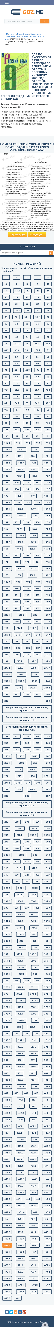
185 (6, 588)
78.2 (47, 389)
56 (48, 356)
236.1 (7, 674)
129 (16, 482)
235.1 (19, 661)
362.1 (7, 974)
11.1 (6, 290)
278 (18, 782)
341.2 (47, 914)
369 (48, 980)
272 (19, 769)
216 (18, 634)
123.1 (47, 462)
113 (38, 442)
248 (48, 694)
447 (18, 1199)
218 (38, 634)
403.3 (20, 1079)
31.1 (26, 317)
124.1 (33, 469)
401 (19, 1073)
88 (27, 409)
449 (38, 1199)
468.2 (7, 1258)
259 (37, 743)
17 (27, 297)
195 (6, 601)
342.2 (33, 921)
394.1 (47, 1046)
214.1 (19, 628)
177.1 (33, 568)
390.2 (7, 1040)
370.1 (7, 987)
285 (6, 795)
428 (48, 1139)
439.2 (47, 1172)
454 (48, 1212)
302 (48, 841)
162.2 (33, 542)
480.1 (47, 1291)
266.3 (35, 756)
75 (48, 383)
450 (48, 1199)
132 (48, 482)
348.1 (47, 934)
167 (16, 555)
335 (6, 907)
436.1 (20, 1165)
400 (6, 1073)
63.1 (16, 370)
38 (6, 330)
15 (6, 297)
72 (16, 383)
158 (48, 528)
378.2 (47, 1007)
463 (48, 1238)
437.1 (47, 1165)
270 (48, 762)
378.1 (33, 1007)
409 (26, 1093)
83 (48, 396)
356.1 (19, 954)
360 (35, 967)
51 (48, 350)
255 (48, 736)
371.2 (47, 987)
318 (48, 868)
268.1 (7, 762)
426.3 (47, 1132)
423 (20, 1126)
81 (27, 396)
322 (37, 874)
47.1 (6, 343)
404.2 (7, 1086)
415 (20, 1106)
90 (48, 409)
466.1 (7, 1251)
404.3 (21, 1086)
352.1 (7, 947)
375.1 (21, 1000)
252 (16, 736)
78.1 (37, 389)
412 (20, 1099)
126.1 (19, 475)
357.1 (47, 954)
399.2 (47, 1066)
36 (37, 323)
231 (27, 654)
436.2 (33, 1165)
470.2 (7, 1265)
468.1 (47, 1251)
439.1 (33, 1172)
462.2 (7, 1238)
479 (34, 1291)
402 (32, 1073)
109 (36, 436)
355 (6, 954)
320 (16, 874)
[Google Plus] (24, 1312)
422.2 (7, 1126)
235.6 (33, 667)
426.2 (33, 1132)
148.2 (21, 515)
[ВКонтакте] (7, 1312)
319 (6, 874)
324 (6, 881)
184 (48, 581)
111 (18, 442)
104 (37, 429)
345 (48, 927)
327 (36, 881)
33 (6, 323)
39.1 (16, 330)
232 (37, 654)
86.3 (6, 409)
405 (35, 1086)
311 (6, 861)
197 (27, 601)
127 (48, 475)
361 (48, 967)
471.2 (33, 1265)
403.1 (47, 1073)
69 (37, 376)
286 (27, 795)
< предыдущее (17, 234)
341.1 (33, 914)
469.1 (20, 1258)
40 (38, 330)
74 (37, 383)
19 (48, 297)
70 (48, 376)
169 (37, 555)
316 (6, 868)
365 (6, 980)
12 (28, 290)
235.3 (47, 661)
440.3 (35, 1179)
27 (38, 310)
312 (16, 861)
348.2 (7, 940)
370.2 (20, 987)
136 (37, 489)
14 (48, 290)
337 (27, 907)
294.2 (34, 828)
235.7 (47, 667)
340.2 (20, 914)
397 (32, 1060)
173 (27, 561)
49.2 (47, 343)
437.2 (7, 1172)
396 (19, 1060)
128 (6, 482)
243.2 (47, 687)
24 (48, 303)
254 (37, 736)
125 (6, 475)
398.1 (47, 1060)
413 (33, 1099)
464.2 (21, 1245)
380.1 (47, 1013)
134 (16, 489)
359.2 (7, 967)
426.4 (7, 1139)
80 (16, 396)
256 (6, 743)
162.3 (47, 542)
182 (28, 581)
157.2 (34, 528)
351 (48, 940)
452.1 (33, 1205)
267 (48, 756)
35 (27, 323)
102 (16, 429)
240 (48, 681)
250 (48, 700)
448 (28, 1199)
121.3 (21, 462)
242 (19, 687)
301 (37, 841)
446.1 (47, 1192)
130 (27, 482)
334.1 (20, 901)
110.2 (7, 442)
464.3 (35, 1245)
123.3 (20, 469)
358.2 (33, 960)
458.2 (7, 1225)
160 (34, 535)
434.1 (19, 1159)
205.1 (7, 614)
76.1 (6, 389)
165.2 (47, 548)
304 (16, 848)
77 (27, 389)
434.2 (33, 1159)
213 (6, 628)
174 (37, 561)
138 (6, 495)
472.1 (7, 1271)
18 (37, 297)
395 (6, 1060)
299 (16, 841)
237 (35, 674)
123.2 (7, 469)
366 (16, 980)
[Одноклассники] (15, 1312)
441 (48, 1179)
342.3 (47, 921)
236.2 (21, 674)
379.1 (20, 1013)
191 (16, 595)
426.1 (19, 1132)
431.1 (7, 1152)
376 (48, 1000)
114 (48, 442)
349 (21, 940)
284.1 (32, 789)
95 (48, 416)
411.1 (47, 1093)
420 (20, 1119)
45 (37, 337)
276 (32, 776)
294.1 (19, 828)
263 (27, 749)
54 (27, 356)
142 (18, 502)
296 (6, 835)
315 (48, 861)
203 (37, 608)
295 (48, 828)
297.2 (33, 835)
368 (37, 980)
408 (16, 1093)
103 (27, 429)
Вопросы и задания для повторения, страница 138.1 (27, 804)
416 (33, 1106)
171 (6, 561)
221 (16, 641)
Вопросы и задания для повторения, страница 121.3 (27, 728)
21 (16, 303)
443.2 (47, 1185)
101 (6, 429)
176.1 (7, 568)
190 (6, 595)
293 (6, 828)
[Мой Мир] (20, 1312)
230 (16, 654)
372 (6, 993)
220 (6, 641)
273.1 (32, 769)
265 (48, 749)
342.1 (20, 921)
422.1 (47, 1119)
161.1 (47, 535)
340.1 (7, 914)
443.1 (33, 1185)
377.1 (7, 1007)
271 (6, 769)
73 (27, 383)
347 (34, 934)
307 (48, 848)
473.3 (7, 1278)
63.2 (27, 370)
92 (16, 416)
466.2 (21, 1251)
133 (6, 489)
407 (6, 1093)
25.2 (17, 310)
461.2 (33, 1232)
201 (16, 608)
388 (26, 1033)
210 (27, 621)
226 (28, 648)
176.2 (20, 568)
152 (16, 522)
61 (48, 363)
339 (48, 907)
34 (16, 323)
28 (48, 310)
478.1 (7, 1291)
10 (48, 284)
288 (6, 821)
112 (28, 442)
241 (6, 687)
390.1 (47, 1033)
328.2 (7, 888)
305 (27, 848)
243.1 (32, 687)
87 (17, 409)
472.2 (20, 1271)
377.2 (20, 1007)
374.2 (7, 1000)
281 (48, 782)
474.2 (33, 1278)
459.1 (20, 1225)
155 (48, 522)
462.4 (35, 1238)
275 (19, 776)
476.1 (21, 1285)
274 (6, 776)
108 (26, 436)
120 (32, 456)
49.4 (17, 350)
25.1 (6, 310)
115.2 (21, 449)
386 (6, 1033)
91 (6, 416)
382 (48, 1020)
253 (27, 736)
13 (38, 290)
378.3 (7, 1013)
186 (16, 588)
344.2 (34, 927)
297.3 (47, 835)
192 (27, 595)
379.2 (33, 1013)
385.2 (47, 1026)
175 (48, 561)
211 (37, 621)
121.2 (7, 462)
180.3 (7, 581)
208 (6, 621)
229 (6, 654)
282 (6, 789)
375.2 (35, 1000)
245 (16, 694)
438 (20, 1172)
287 (48, 795)
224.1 (47, 641)
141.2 (7, 502)
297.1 (19, 835)
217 (28, 634)
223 (36, 641)
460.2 (7, 1232)
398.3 (20, 1066)
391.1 (21, 1040)
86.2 (47, 403)
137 (48, 489)
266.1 (7, 756)
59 (27, 363)
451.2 (20, 1205)
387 (16, 1033)
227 (38, 648)
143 (28, 502)
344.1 (19, 927)
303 (6, 848)
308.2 (21, 854)
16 (16, 297)
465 (48, 1245)
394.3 (20, 1053)
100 (48, 423)
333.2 (7, 901)
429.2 (20, 1146)
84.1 (6, 403)
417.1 (47, 1106)
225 (18, 648)
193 (37, 595)
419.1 (47, 1112)
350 (34, 940)
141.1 (47, 495)
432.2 (47, 1152)
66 (6, 376)
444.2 (21, 1192)
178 (6, 575)
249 (6, 700)
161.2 (7, 542)
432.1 (33, 1152)
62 (6, 370)
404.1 (47, 1079)
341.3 (7, 921)
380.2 (7, 1020)
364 (48, 974)
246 (27, 694)
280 (38, 782)
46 (48, 337)
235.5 (20, 667)
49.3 (6, 350)
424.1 (33, 1126)
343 (6, 927)
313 (27, 861)
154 (37, 522)
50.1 (27, 350)
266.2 (21, 756)
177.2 (47, 568)
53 (16, 356)
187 (27, 588)
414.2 (7, 1106)
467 (34, 1251)
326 (26, 881)
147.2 (47, 509)
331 (6, 894)
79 (6, 396)
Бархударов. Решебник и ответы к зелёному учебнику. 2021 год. (25, 36)
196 (16, 601)
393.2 (20, 1046)
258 (27, 743)
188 (37, 588)
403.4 (33, 1079)
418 (34, 1112)
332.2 (33, 894)
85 (27, 403)
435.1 (47, 1159)
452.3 (7, 1212)
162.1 (20, 542)
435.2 (7, 1165)
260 (48, 743)
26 (28, 310)
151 (6, 522)
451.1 (7, 1205)
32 (48, 317)
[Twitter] (11, 1312)
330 (48, 888)
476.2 (35, 1285)
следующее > (37, 234)
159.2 (21, 535)
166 (6, 555)
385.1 (32, 1026)
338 (37, 907)
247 (37, 694)
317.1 (19, 868)
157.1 (19, 528)
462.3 (21, 1238)
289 (16, 821)
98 (27, 423)
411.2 (7, 1099)
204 (48, 608)
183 (38, 581)
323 (48, 874)
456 (19, 1218)
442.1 (7, 1185)
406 (48, 1086)
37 (48, 323)
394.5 (47, 1053)
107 (16, 436)
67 (16, 376)
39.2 (27, 330)
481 (18, 1298)
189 (48, 588)
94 (37, 416)
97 (16, 423)
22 (27, 303)
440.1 (7, 1179)
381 (35, 1020)
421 (33, 1119)
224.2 (7, 648)
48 (27, 343)
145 (48, 502)
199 (48, 601)
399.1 (33, 1066)
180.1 (32, 575)
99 (37, 423)
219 (48, 634)
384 (19, 1026)
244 (6, 694)
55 (37, 356)
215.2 (7, 634)
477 (48, 1285)
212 (48, 621)
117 (48, 449)
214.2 (33, 628)
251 (6, 736)
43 (16, 337)
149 (35, 515)
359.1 (47, 960)
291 (37, 821)
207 (48, 614)
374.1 (47, 993)
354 (48, 947)
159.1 (7, 535)
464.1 (7, 1245)
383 (6, 1026)
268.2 (21, 762)
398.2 (7, 1066)
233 (48, 654)
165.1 (32, 548)
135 (27, 489)
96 (6, 423)
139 (19, 495)
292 (48, 821)
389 (36, 1033)
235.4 (7, 667)
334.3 (47, 901)
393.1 (7, 1046)
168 (27, 555)
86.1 (37, 403)
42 (6, 337)
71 (6, 383)
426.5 (21, 1139)
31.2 (37, 317)
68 (27, 376)
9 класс (12, 34)
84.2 (17, 403)
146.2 (20, 509)
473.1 (33, 1271)
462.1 (47, 1232)
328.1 (47, 881)
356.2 (33, 954)
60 (37, 363)
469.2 (33, 1258)
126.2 (34, 475)
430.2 (47, 1146)
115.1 (7, 449)
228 (48, 648)
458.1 (47, 1218)
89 (38, 409)
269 (35, 762)
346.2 (21, 934)
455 (6, 1218)
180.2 (47, 575)
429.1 (7, 1146)
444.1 (7, 1192)
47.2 (17, 343)
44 (27, 337)
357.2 (7, 960)
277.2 (7, 782)
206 (35, 614)
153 (27, 522)
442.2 (20, 1185)
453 (35, 1212)
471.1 (20, 1265)
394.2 (7, 1053)
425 (6, 1132)
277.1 (47, 776)
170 (48, 555)
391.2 (35, 1040)
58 (16, 363)
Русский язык (23, 34)
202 (27, 608)
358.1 (20, 960)
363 (35, 974)
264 (37, 749)
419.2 (7, 1119)
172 (16, 561)
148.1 (7, 515)
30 (16, 317)
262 (16, 749)
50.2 (38, 350)
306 (37, 848)
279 (28, 782)
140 (32, 495)
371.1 (33, 987)
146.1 (7, 509)
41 (48, 330)
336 (16, 907)
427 (35, 1139)
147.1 (33, 509)
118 (6, 456)
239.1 (7, 681)
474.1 (20, 1278)
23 (37, 303)
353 (35, 947)
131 (37, 482)
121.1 (47, 456)
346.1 (7, 934)
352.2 (21, 947)
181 (18, 581)
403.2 (7, 1079)
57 (6, 363)
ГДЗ (6, 34)
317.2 (34, 868)
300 (27, 841)
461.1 (20, 1232)
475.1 (47, 1278)
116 (35, 449)
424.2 (47, 1126)
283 (19, 789)
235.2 (33, 661)
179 (19, 575)
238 (48, 674)
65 (48, 370)
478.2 (21, 1291)
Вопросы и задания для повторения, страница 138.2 (27, 814)
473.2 (47, 1271)
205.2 (21, 614)
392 (48, 1040)
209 (16, 621)
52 (6, 356)
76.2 (17, 389)
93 (27, 416)
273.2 (47, 769)
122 (34, 462)
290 (27, 821)
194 (48, 595)
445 (34, 1192)
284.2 (47, 789)
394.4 (33, 1053)
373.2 (33, 993)
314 (37, 861)
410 (36, 1093)
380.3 (21, 1020)
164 (19, 548)
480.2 (7, 1298)
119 (19, 456)
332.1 (19, 894)
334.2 (33, 901)
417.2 (7, 1112)
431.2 (20, 1152)
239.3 (35, 681)
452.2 (47, 1205)
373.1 (19, 993)
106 (6, 436)
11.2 (17, 290)
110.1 (47, 436)
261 (6, 749)
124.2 (47, 469)
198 (37, 601)
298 (6, 841)
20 (6, 303)
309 (35, 854)
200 (6, 608)
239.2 (21, 681)
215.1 (47, 628)
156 (6, 528)
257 (16, 743)
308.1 (7, 854)
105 (48, 429)
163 (6, 548)
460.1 (47, 1225)
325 (16, 881)
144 (38, 502)
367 (27, 980)
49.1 (37, 343)
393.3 (33, 1046)
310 (48, 854)
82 (37, 396)
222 (26, 641)
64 (38, 370)
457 (32, 1218)
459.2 (33, 1225)
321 (27, 874)
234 (6, 661)
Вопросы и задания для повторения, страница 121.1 (27, 709)
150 (48, 515)
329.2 (35, 888)
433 (6, 1159)
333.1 (47, 894)
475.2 (7, 1285)
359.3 (21, 967)
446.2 (7, 1199)
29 (6, 317)
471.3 (47, 1265)
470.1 (47, 1258)
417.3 (21, 1112)
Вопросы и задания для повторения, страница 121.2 (27, 719)
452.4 (21, 1212)
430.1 (33, 1146)
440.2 (21, 1179)
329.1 (21, 888)
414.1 (47, 1099)
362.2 (21, 974)
